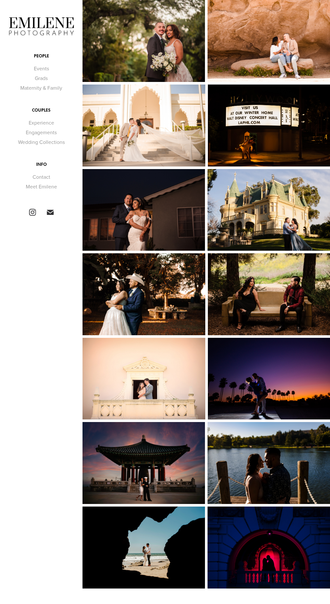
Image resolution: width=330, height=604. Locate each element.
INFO (41, 164)
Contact (41, 176)
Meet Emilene (41, 186)
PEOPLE (41, 56)
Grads (41, 78)
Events (41, 68)
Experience (41, 122)
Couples (41, 110)
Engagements (41, 132)
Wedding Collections (41, 142)
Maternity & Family (41, 87)
